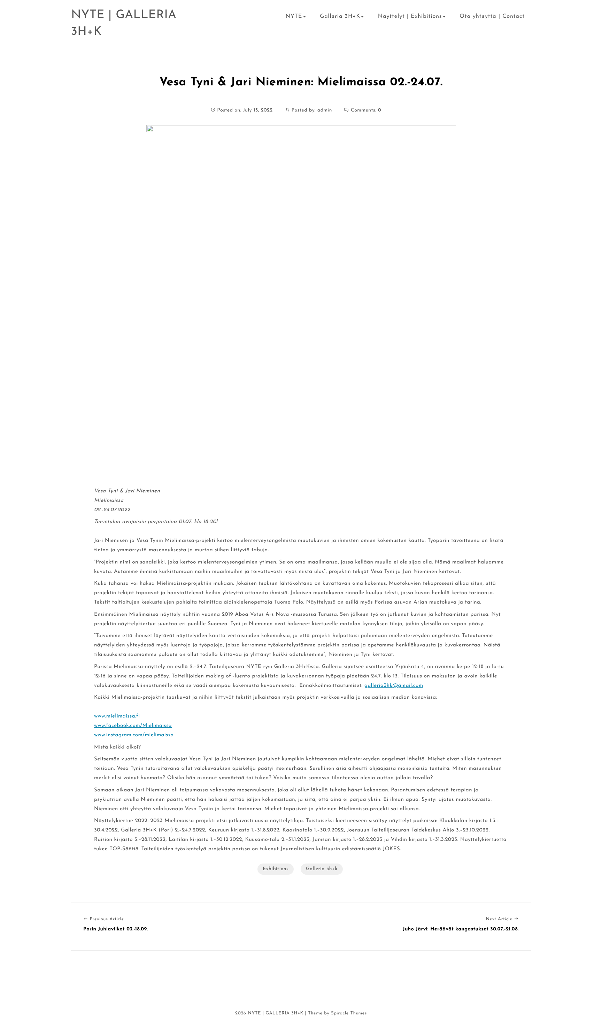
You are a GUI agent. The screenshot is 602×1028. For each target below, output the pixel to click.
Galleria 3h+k (322, 869)
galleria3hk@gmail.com (393, 685)
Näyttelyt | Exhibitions (410, 16)
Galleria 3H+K (340, 16)
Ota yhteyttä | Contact (492, 16)
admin (324, 110)
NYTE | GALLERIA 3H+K (124, 23)
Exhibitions (275, 869)
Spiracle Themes (349, 1013)
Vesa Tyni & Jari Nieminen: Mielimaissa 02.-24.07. (300, 82)
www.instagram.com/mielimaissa (134, 735)
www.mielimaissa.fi (117, 716)
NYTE (293, 16)
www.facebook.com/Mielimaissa (133, 725)
